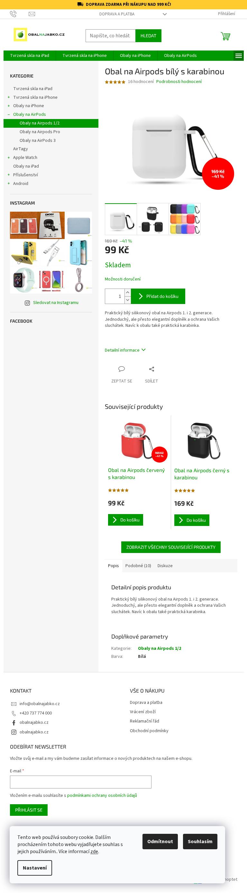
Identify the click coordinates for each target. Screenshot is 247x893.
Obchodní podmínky (149, 731)
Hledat (148, 35)
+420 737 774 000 (36, 713)
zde (94, 851)
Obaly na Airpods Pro (40, 132)
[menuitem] (30, 56)
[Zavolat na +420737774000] (19, 14)
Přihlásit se (28, 810)
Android (20, 183)
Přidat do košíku (162, 296)
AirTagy (20, 149)
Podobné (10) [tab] (138, 566)
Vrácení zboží (143, 712)
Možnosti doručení (123, 279)
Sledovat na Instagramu (55, 302)
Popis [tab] (113, 566)
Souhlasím (200, 841)
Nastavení (35, 867)
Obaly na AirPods (29, 114)
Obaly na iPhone (28, 106)
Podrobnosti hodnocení (179, 82)
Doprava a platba (116, 14)
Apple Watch (25, 157)
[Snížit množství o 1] (127, 300)
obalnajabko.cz (34, 722)
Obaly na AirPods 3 (38, 140)
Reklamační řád (144, 721)
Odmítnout (160, 841)
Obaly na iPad (26, 166)
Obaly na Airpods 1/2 (39, 123)
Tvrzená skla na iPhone (35, 97)
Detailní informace (122, 350)
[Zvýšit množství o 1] (127, 292)
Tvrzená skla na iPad (32, 89)
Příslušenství (25, 175)
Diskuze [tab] (165, 566)
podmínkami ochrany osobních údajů (102, 795)
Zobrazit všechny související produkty (170, 547)
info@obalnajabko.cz (40, 704)
